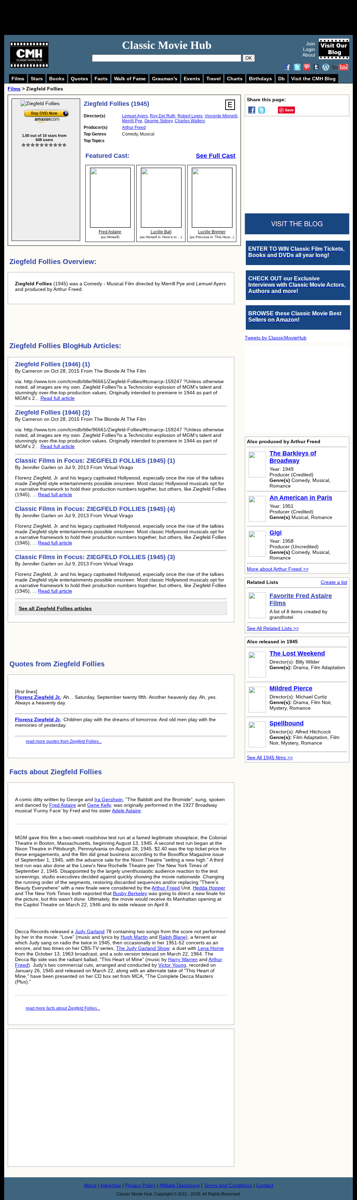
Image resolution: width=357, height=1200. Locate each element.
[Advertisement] (186, 17)
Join (310, 43)
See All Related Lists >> (273, 628)
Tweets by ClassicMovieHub (275, 338)
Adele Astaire (126, 810)
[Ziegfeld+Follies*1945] (46, 111)
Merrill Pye (132, 120)
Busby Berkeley (130, 893)
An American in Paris (300, 497)
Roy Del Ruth (162, 116)
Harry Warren (183, 959)
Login (309, 49)
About (308, 55)
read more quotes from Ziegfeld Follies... (64, 741)
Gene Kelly (99, 805)
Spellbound (286, 723)
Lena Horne (211, 948)
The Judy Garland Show (142, 948)
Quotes (79, 78)
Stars (37, 78)
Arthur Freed (134, 127)
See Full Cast (215, 155)
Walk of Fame (130, 78)
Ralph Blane (172, 937)
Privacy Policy (140, 1185)
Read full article (57, 398)
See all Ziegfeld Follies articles (55, 608)
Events (192, 78)
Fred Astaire (62, 805)
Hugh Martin (134, 937)
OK (248, 58)
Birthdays (260, 78)
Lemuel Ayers (135, 116)
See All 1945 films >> (270, 757)
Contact (264, 1185)
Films (18, 78)
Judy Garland (90, 931)
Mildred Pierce (290, 688)
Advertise (110, 1185)
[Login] (44, 145)
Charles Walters (190, 120)
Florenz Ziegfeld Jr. (38, 697)
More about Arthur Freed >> (278, 569)
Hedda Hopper (209, 888)
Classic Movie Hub (167, 45)
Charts (235, 78)
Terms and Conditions (228, 1185)
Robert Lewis (190, 116)
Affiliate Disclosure (179, 1185)
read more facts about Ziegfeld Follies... (63, 1008)
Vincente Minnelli (221, 116)
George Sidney (158, 120)
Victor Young (172, 965)
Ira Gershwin (108, 799)
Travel (213, 78)
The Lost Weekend (297, 653)
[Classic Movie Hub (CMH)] (29, 66)
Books (56, 78)
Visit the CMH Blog (313, 78)
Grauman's (164, 78)
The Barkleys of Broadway (292, 457)
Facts (101, 78)
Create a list (334, 582)
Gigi (275, 532)
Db (281, 78)
